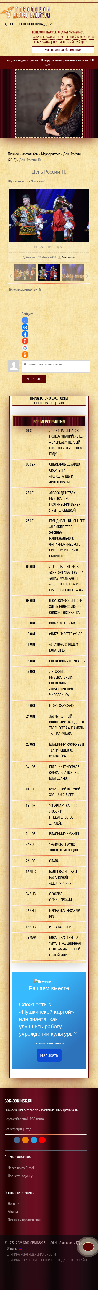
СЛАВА (54, 861)
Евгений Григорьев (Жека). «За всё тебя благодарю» (64, 773)
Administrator (68, 257)
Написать (49, 1055)
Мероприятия (50, 154)
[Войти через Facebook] (25, 334)
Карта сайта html (16, 1119)
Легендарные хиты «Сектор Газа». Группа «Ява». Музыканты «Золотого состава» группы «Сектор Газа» (66, 578)
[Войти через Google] (25, 347)
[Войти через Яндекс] (25, 341)
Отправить (34, 378)
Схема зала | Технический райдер (59, 42)
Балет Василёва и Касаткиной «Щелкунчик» (63, 878)
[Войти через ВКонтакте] (25, 327)
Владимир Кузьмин (64, 834)
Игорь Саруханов (62, 705)
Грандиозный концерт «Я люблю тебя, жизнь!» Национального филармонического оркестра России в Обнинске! (67, 538)
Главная (13, 154)
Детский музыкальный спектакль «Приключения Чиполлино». (61, 683)
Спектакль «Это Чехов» (67, 661)
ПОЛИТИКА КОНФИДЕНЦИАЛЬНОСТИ (30, 1254)
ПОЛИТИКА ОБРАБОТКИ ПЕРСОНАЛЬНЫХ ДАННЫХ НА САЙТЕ (46, 1260)
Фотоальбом (30, 154)
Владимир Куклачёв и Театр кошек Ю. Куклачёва (66, 750)
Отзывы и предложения (24, 1220)
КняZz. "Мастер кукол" (66, 634)
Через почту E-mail (21, 1168)
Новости (13, 1203)
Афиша (12, 1211)
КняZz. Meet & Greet (64, 623)
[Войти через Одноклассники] (25, 354)
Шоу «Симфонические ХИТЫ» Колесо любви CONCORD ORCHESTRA (66, 606)
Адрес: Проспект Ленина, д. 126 (27, 24)
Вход (60, 403)
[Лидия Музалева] (51, 110)
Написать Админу (19, 1176)
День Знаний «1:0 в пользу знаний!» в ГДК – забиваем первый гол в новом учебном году (66, 442)
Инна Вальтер (60, 927)
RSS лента (37, 1119)
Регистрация (44, 403)
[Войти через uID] (25, 320)
